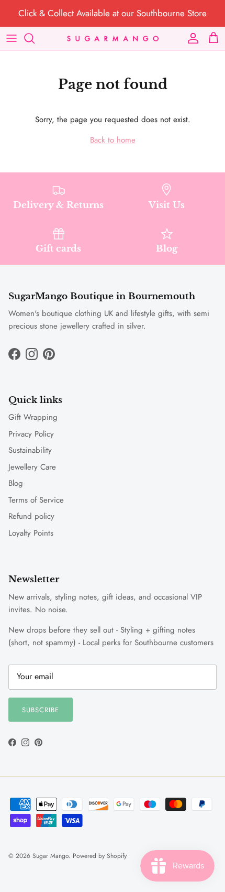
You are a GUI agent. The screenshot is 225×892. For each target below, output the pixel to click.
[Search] (34, 38)
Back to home (113, 140)
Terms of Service (36, 500)
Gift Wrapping (33, 417)
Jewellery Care (32, 467)
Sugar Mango (50, 856)
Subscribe (40, 710)
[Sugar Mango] (113, 38)
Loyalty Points (30, 533)
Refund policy (31, 516)
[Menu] (11, 38)
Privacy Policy (31, 434)
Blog (15, 483)
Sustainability (30, 450)
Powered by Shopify (100, 856)
